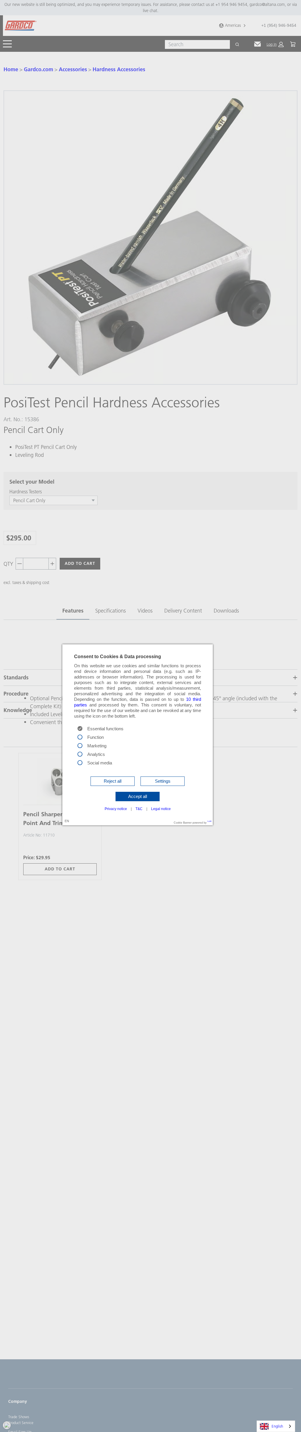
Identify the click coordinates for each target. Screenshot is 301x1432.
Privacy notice (116, 809)
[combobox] (276, 1426)
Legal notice (161, 809)
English (277, 1426)
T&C (139, 809)
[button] (113, 781)
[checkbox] (80, 736)
